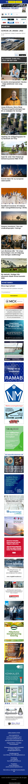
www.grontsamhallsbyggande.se (14, 740)
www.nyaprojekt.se (14, 735)
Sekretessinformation (14, 783)
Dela (16, 55)
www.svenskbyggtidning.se (14, 737)
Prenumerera (12, 1)
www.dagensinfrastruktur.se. (14, 738)
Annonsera (18, 1)
